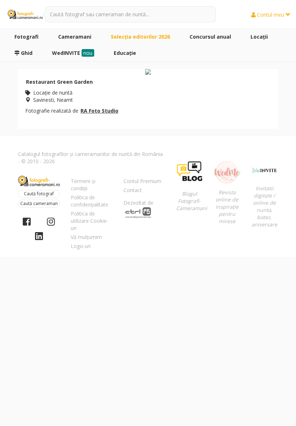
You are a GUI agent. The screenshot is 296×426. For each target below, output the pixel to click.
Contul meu (271, 14)
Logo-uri (81, 246)
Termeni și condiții (83, 185)
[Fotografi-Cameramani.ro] (25, 14)
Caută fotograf (39, 194)
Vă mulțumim (86, 237)
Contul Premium (142, 181)
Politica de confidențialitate (89, 201)
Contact (132, 190)
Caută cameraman (39, 203)
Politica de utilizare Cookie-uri (89, 220)
